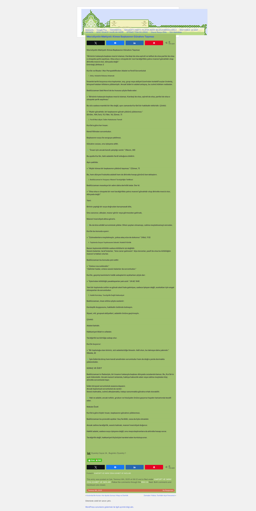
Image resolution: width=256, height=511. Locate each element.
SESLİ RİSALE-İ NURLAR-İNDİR (109, 32)
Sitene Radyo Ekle (159, 32)
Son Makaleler (176, 32)
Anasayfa (89, 30)
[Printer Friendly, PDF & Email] (94, 460)
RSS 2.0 (144, 482)
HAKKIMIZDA (115, 30)
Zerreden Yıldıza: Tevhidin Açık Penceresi (159, 495)
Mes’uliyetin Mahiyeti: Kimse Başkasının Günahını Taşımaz (120, 36)
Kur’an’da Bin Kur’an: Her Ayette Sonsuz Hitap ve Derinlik (107, 495)
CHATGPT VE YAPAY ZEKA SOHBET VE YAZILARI (112, 473)
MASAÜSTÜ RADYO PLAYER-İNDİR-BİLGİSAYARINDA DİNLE (150, 30)
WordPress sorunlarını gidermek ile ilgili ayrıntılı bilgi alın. (109, 507)
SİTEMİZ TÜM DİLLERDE (137, 32)
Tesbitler (125, 28)
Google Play (102, 30)
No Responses (168, 490)
